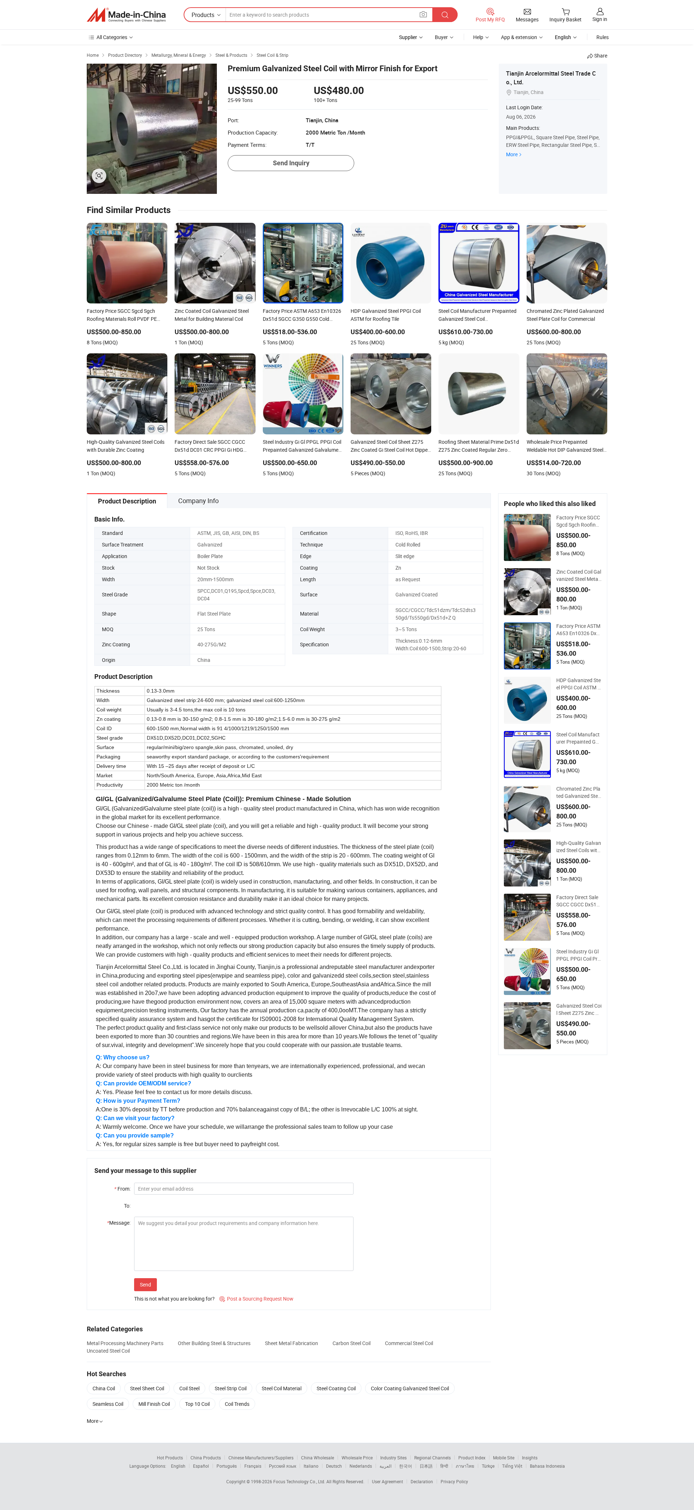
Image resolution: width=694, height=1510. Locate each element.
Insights (529, 1457)
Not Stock (208, 567)
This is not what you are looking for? (174, 1298)
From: (122, 1188)
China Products (205, 1457)
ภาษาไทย (465, 1466)
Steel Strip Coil (231, 1388)
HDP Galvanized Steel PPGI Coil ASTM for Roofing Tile (578, 684)
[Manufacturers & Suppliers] (126, 14)
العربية (385, 1466)
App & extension (519, 37)
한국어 (405, 1466)
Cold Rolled (407, 544)
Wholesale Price (357, 1457)
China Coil (104, 1388)
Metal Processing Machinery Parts (125, 1343)
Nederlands (361, 1466)
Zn (398, 567)
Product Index (471, 1457)
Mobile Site (503, 1457)
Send (145, 1284)
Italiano (311, 1466)
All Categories (112, 37)
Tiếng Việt (512, 1466)
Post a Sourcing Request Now (256, 1298)
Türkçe (488, 1466)
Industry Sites (393, 1457)
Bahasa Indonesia (547, 1466)
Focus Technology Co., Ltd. (299, 1481)
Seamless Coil (108, 1403)
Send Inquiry (291, 163)
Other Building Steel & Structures (214, 1343)
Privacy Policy (454, 1481)
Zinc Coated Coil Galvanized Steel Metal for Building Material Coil (578, 575)
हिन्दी (444, 1466)
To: (127, 1205)
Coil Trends (237, 1403)
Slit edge (404, 556)
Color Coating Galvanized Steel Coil (410, 1388)
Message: (118, 1222)
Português (227, 1466)
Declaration (422, 1481)
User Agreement (387, 1481)
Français (252, 1466)
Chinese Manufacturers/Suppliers (261, 1457)
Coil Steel (189, 1388)
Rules (602, 37)
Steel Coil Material (281, 1388)
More (512, 154)
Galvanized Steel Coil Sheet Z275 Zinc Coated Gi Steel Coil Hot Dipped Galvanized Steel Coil (578, 1009)
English (178, 1466)
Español (201, 1466)
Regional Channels (432, 1457)
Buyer (441, 37)
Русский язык (282, 1466)
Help (478, 37)
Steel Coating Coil (336, 1388)
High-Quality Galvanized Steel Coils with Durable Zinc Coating (578, 846)
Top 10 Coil (197, 1403)
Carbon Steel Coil (351, 1343)
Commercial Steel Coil (409, 1343)
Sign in (599, 19)
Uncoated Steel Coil (108, 1350)
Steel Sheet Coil (147, 1388)
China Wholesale (317, 1457)
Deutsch (334, 1466)
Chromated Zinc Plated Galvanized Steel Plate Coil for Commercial (578, 792)
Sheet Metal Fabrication (291, 1343)
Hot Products (170, 1457)
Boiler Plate (210, 556)
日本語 (426, 1466)
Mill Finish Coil (154, 1403)
